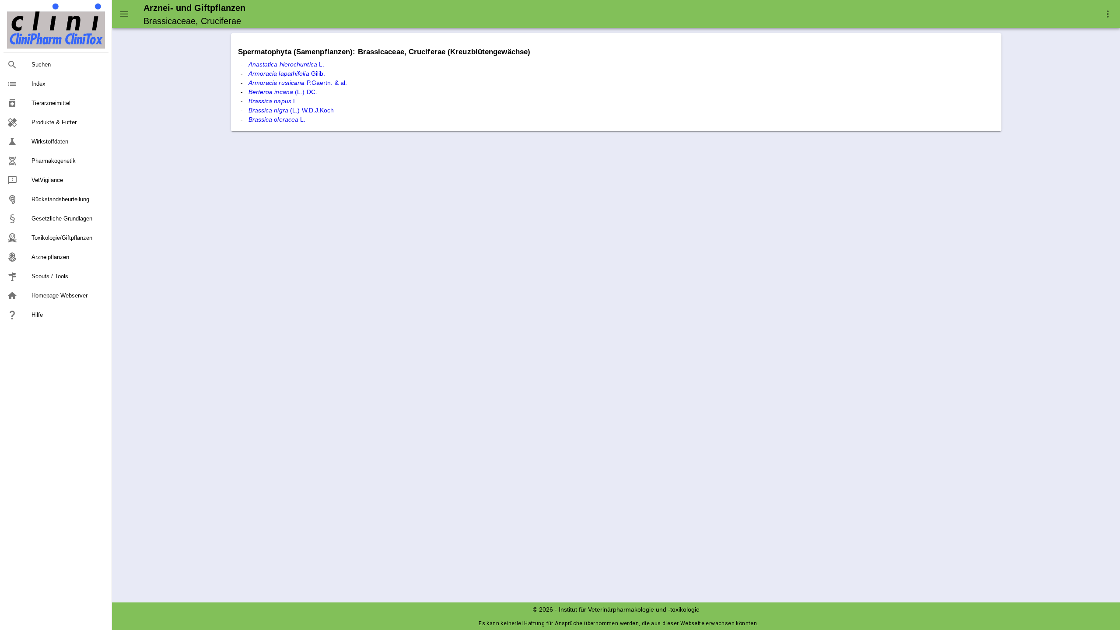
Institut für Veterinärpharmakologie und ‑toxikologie (629, 609)
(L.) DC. (282, 91)
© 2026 (543, 609)
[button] (1107, 14)
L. (286, 64)
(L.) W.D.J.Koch (291, 110)
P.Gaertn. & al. (297, 82)
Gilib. (287, 73)
